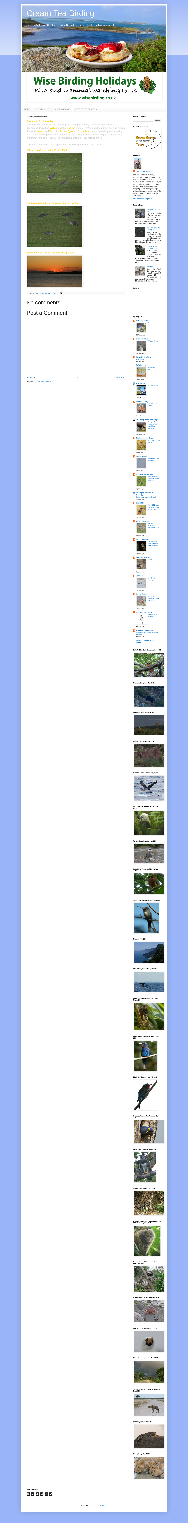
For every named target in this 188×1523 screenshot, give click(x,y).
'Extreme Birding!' (153, 385)
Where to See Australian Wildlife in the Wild (153, 479)
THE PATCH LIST (42, 109)
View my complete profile (142, 199)
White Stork (140, 359)
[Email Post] (60, 293)
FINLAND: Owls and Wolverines (152, 247)
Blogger (104, 1505)
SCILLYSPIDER (142, 539)
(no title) (150, 267)
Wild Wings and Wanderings (147, 420)
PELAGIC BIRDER (143, 558)
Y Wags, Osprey (153, 341)
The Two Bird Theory (144, 612)
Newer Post (31, 377)
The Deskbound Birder (145, 438)
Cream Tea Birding (60, 13)
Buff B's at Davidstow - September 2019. (153, 525)
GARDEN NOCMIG (62, 109)
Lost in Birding (141, 594)
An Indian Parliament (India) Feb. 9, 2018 (153, 598)
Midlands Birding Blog (144, 474)
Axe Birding (140, 383)
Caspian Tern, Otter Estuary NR (154, 229)
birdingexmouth (142, 339)
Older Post (120, 377)
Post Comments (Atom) (45, 381)
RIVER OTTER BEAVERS (85, 109)
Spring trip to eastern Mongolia (146, 497)
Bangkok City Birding (144, 631)
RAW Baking (141, 365)
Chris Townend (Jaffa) (144, 171)
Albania (150, 560)
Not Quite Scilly (142, 402)
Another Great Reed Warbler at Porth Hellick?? (153, 543)
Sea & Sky (140, 503)
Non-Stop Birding (142, 321)
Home (76, 377)
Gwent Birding (141, 456)
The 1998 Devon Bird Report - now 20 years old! (153, 507)
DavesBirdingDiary (143, 357)
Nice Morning (152, 323)
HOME (27, 109)
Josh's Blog (140, 576)
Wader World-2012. (143, 521)
